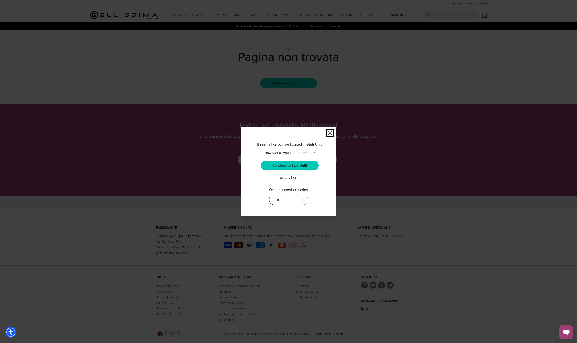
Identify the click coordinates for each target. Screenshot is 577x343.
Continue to (289, 165)
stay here (291, 177)
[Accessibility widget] (10, 332)
